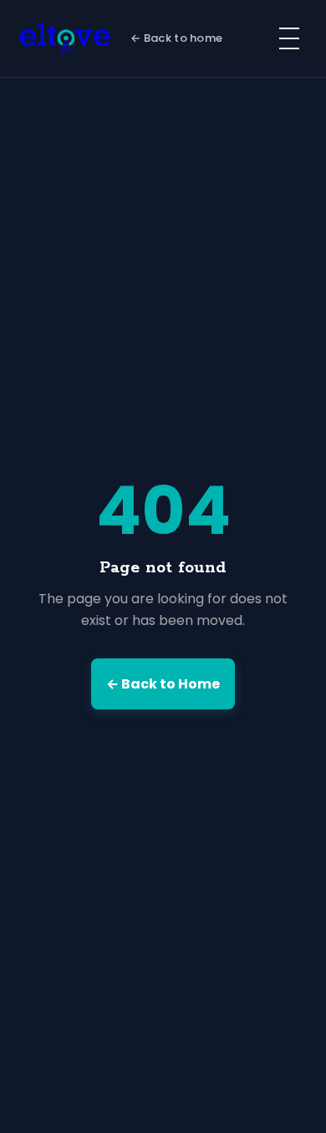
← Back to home (176, 38)
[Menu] (289, 38)
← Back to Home (163, 684)
